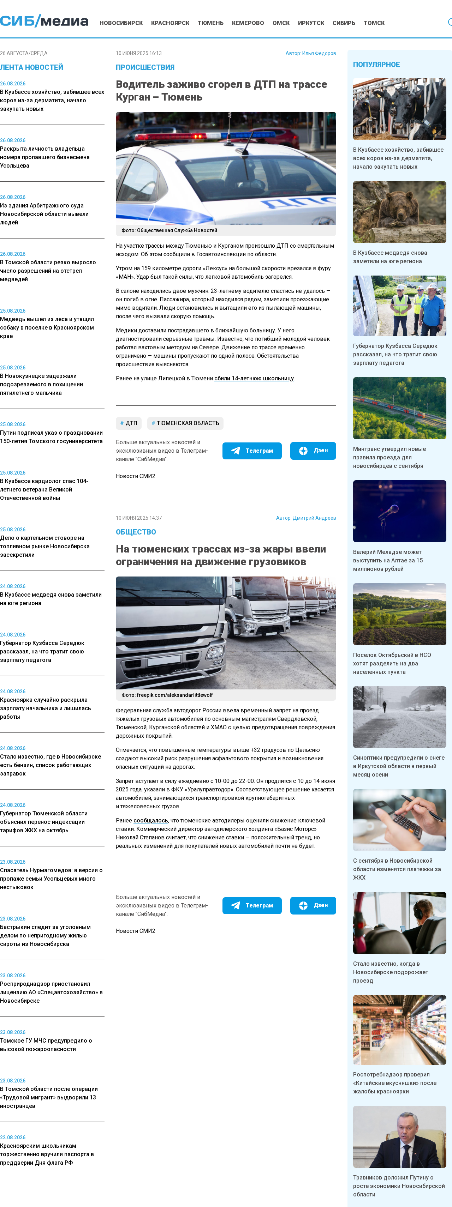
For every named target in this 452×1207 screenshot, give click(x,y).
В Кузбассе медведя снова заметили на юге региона (390, 257)
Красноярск (170, 23)
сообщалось (150, 820)
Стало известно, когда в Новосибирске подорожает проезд (390, 972)
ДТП (130, 423)
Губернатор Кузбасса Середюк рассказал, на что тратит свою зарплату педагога (395, 354)
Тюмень (211, 23)
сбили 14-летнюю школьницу (254, 378)
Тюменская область (187, 423)
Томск (374, 23)
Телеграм (259, 450)
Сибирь (344, 23)
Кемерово (248, 23)
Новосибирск (121, 23)
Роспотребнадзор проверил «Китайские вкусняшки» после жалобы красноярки (394, 1083)
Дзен (321, 450)
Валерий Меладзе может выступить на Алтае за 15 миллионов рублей (388, 560)
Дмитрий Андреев (314, 518)
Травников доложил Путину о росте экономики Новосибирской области (399, 1186)
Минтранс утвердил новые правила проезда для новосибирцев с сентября (389, 457)
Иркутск (311, 23)
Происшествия (145, 67)
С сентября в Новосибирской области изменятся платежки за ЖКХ (397, 869)
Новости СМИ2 (135, 476)
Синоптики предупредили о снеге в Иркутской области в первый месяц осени (399, 766)
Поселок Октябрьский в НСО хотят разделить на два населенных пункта (392, 663)
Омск (281, 23)
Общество (136, 532)
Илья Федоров (319, 53)
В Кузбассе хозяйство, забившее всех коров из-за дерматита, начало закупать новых (398, 158)
